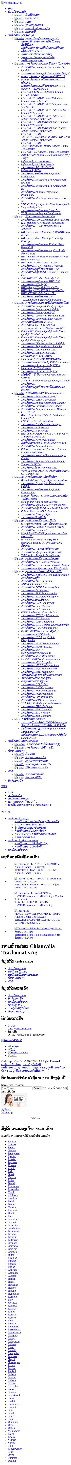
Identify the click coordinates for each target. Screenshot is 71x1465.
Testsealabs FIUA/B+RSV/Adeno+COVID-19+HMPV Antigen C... (38, 921)
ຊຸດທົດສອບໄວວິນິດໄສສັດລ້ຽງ (29, 1070)
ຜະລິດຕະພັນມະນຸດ (18, 798)
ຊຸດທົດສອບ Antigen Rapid (32, 1067)
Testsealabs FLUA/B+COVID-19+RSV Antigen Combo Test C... (36, 871)
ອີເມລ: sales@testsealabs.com (19, 1027)
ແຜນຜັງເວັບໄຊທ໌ (32, 1064)
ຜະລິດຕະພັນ (15, 795)
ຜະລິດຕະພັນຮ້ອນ (11, 1064)
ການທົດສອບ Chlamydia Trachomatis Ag (29, 804)
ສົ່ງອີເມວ (6, 1109)
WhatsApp (7, 1112)
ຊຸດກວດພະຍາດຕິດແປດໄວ (22, 801)
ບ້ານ (10, 792)
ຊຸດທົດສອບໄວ (9, 1067)
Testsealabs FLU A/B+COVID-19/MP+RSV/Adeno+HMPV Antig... (34, 903)
